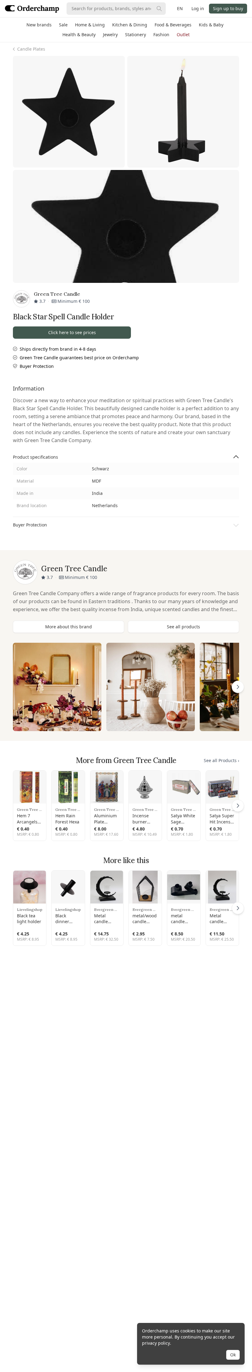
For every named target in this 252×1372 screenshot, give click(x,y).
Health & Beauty (79, 34)
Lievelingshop (29, 909)
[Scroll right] (238, 687)
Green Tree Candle (29, 809)
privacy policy (156, 1343)
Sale (63, 25)
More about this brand (68, 627)
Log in (197, 8)
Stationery (135, 34)
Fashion (161, 34)
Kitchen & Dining (129, 25)
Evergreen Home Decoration (107, 909)
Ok (233, 1355)
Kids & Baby (211, 25)
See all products (183, 627)
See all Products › (221, 760)
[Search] (159, 9)
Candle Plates (31, 49)
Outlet (183, 34)
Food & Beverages (173, 25)
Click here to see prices (72, 332)
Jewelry (110, 34)
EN (180, 8)
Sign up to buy (228, 8)
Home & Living (90, 25)
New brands (39, 25)
